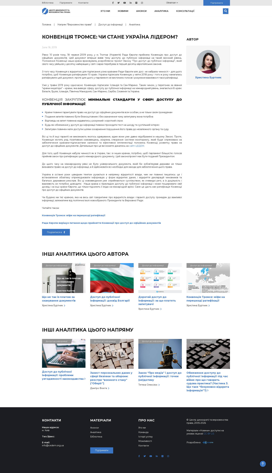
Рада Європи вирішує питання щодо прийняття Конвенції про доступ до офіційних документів (101, 223)
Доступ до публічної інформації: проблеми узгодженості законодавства (63, 375)
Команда (143, 432)
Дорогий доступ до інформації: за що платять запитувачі (157, 301)
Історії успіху (145, 436)
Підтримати (66, 2)
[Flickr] (136, 3)
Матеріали (100, 420)
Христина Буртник (208, 77)
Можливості (145, 441)
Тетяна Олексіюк (147, 384)
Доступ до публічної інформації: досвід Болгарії (110, 299)
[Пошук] (225, 11)
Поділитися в (54, 232)
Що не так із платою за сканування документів (59, 299)
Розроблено (194, 442)
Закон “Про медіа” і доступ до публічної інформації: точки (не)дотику (159, 376)
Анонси (141, 11)
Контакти (83, 2)
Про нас (146, 420)
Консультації (185, 11)
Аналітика (161, 11)
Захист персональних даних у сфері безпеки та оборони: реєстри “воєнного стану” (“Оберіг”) (111, 378)
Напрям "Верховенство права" (74, 24)
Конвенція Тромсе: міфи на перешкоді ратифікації (73, 215)
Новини (123, 11)
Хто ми (105, 11)
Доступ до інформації (110, 24)
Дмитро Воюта (98, 388)
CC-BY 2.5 (209, 433)
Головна (46, 24)
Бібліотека (47, 2)
